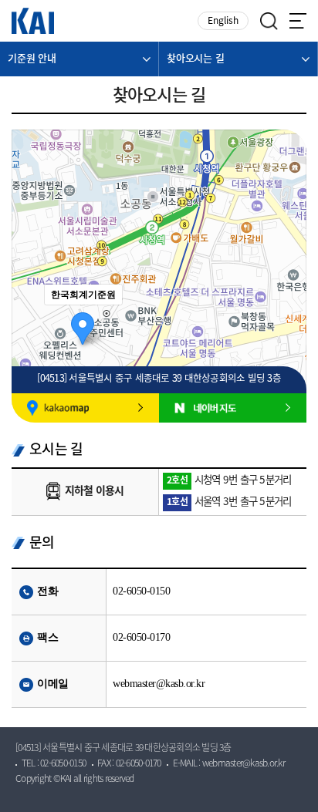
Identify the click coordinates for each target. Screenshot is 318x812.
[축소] (287, 274)
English (223, 21)
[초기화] (287, 303)
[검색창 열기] (269, 21)
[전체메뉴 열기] (297, 21)
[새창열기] (85, 408)
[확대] (287, 248)
